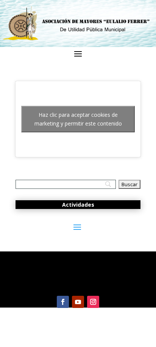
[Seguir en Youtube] (78, 302)
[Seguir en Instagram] (93, 302)
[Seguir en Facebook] (63, 302)
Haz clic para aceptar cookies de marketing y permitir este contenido (78, 119)
